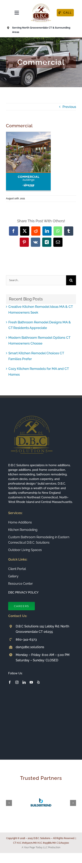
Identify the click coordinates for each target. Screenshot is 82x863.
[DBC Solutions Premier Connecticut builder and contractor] (41, 4)
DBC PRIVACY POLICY (23, 592)
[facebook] (9, 682)
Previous (69, 107)
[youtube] (31, 682)
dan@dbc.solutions (30, 647)
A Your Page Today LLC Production (41, 847)
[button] (9, 803)
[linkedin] (24, 682)
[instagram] (17, 682)
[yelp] (38, 682)
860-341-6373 (26, 639)
